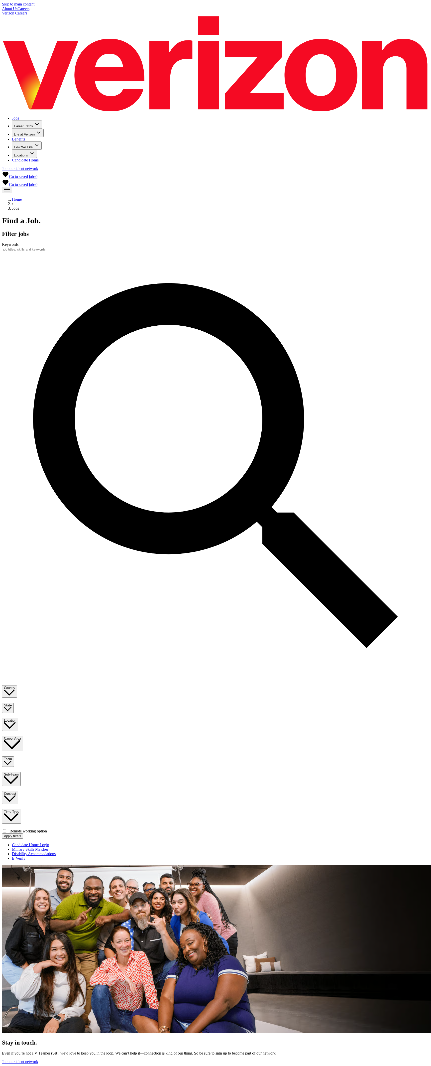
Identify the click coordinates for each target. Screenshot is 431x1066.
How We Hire (23, 147)
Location (10, 720)
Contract (10, 794)
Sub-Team (11, 774)
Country (9, 688)
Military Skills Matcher (30, 849)
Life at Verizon (24, 134)
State (8, 705)
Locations (21, 155)
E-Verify (18, 858)
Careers (23, 8)
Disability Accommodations (34, 854)
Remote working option (28, 831)
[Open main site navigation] (7, 190)
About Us (9, 8)
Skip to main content (18, 4)
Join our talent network (20, 168)
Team (8, 759)
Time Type (11, 811)
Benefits (18, 139)
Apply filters (12, 836)
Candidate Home (25, 160)
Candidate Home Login (30, 845)
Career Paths (23, 126)
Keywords (10, 244)
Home (17, 199)
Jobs (15, 118)
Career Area (12, 738)
